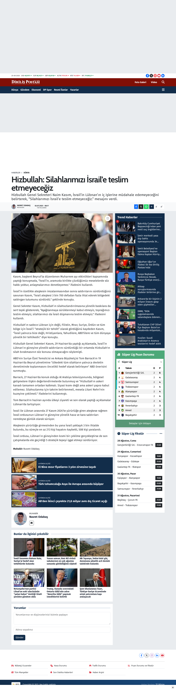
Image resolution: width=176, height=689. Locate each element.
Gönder (20, 637)
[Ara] (163, 82)
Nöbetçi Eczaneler (23, 665)
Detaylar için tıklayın (140, 423)
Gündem (24, 89)
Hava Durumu (60, 665)
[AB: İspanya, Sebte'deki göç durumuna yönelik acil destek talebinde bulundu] (95, 547)
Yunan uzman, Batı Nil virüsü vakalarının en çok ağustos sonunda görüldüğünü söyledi (62, 561)
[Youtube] (162, 655)
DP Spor (47, 89)
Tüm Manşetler (21, 672)
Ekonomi (36, 89)
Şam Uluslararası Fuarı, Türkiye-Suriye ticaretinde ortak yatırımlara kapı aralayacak (93, 592)
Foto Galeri (140, 82)
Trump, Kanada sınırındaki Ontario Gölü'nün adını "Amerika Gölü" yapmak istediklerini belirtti (60, 592)
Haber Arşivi (98, 672)
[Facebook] (141, 655)
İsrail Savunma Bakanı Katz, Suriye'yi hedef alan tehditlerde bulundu (28, 561)
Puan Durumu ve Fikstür (142, 665)
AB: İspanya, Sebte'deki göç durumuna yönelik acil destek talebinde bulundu (95, 561)
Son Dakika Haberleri (63, 672)
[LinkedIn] (157, 655)
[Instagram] (152, 655)
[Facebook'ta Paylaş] (136, 206)
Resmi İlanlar (61, 89)
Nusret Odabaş (38, 516)
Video (154, 82)
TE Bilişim (160, 684)
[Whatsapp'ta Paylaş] (146, 206)
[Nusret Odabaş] (20, 518)
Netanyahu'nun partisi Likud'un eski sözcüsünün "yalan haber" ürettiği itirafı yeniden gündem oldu (28, 592)
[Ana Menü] (163, 90)
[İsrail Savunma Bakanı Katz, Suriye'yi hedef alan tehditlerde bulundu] (29, 547)
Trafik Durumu (99, 665)
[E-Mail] (31, 523)
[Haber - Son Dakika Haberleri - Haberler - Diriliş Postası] (25, 82)
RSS (17, 684)
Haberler (15, 173)
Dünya (14, 89)
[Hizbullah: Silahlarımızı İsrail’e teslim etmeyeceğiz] (62, 243)
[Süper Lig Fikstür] (161, 433)
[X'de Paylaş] (141, 206)
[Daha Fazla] (151, 206)
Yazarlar (74, 89)
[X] (146, 655)
